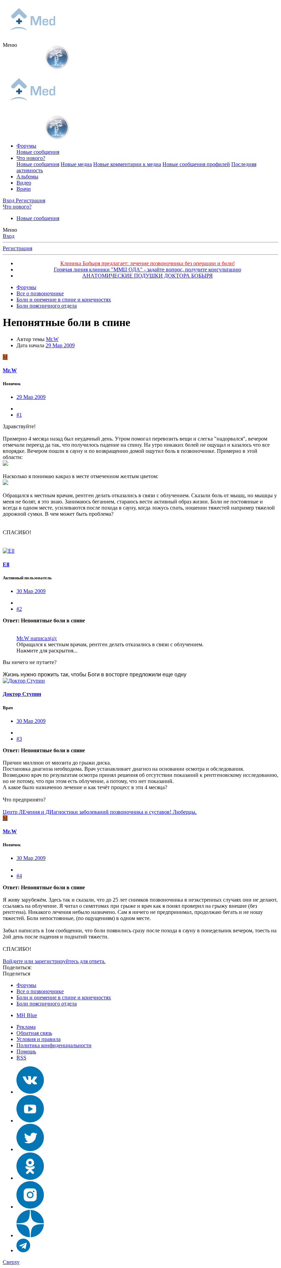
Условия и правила (38, 1039)
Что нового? (30, 158)
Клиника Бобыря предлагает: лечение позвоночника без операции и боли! (147, 263)
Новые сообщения (37, 152)
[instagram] (30, 1207)
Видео (23, 183)
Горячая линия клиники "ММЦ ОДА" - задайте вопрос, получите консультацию (147, 269)
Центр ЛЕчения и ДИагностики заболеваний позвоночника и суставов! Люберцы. (100, 812)
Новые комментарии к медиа (127, 164)
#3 (19, 739)
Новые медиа (76, 164)
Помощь (26, 1051)
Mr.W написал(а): (36, 638)
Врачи (23, 189)
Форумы (26, 146)
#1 (19, 415)
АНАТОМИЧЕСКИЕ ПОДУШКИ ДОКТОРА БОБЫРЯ (147, 276)
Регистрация (17, 248)
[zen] (30, 1235)
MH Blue (26, 1015)
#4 (19, 876)
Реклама (26, 1027)
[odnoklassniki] (30, 1178)
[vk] (30, 1092)
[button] (10, 45)
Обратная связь (34, 1033)
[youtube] (30, 1120)
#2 (19, 609)
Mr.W (52, 339)
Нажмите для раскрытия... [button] (46, 650)
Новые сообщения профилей (196, 164)
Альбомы (27, 176)
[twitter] (30, 1149)
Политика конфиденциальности (53, 1045)
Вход (8, 236)
